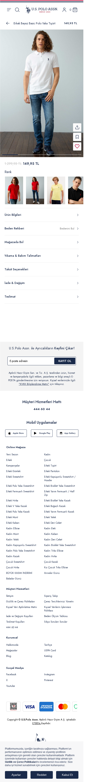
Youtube (10, 683)
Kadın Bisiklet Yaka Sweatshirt (60, 543)
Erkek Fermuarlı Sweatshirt (20, 489)
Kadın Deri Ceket (53, 537)
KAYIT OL (64, 358)
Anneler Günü (52, 570)
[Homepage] (42, 10)
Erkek (9, 457)
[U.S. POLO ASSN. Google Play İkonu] (42, 430)
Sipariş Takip (51, 593)
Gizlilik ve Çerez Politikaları (20, 599)
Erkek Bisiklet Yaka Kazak (57, 498)
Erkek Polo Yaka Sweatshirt (20, 483)
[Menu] (9, 10)
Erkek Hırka (12, 498)
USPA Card (50, 648)
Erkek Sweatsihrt (14, 474)
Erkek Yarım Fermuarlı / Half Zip (59, 490)
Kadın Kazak (12, 554)
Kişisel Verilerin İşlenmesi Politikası (57, 606)
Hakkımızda (12, 642)
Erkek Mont (12, 515)
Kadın (47, 452)
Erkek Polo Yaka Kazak (18, 509)
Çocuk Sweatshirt (15, 559)
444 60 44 (41, 406)
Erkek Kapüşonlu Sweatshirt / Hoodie (60, 476)
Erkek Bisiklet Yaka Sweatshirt (59, 483)
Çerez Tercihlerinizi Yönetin (59, 599)
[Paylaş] (77, 125)
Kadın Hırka (50, 554)
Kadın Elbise (13, 526)
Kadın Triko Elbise (53, 548)
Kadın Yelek (12, 537)
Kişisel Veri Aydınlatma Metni (21, 604)
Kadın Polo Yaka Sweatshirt (20, 548)
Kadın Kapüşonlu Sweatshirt (21, 543)
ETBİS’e (36, 721)
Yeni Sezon (12, 452)
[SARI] (56, 188)
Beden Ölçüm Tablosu (56, 614)
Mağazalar (11, 648)
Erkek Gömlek (13, 469)
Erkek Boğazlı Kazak (54, 504)
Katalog (48, 653)
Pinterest (48, 677)
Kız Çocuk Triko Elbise (56, 565)
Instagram (49, 672)
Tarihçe (48, 642)
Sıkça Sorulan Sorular (55, 619)
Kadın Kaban (51, 531)
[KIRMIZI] (14, 188)
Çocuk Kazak (51, 559)
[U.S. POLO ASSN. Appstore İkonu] (16, 430)
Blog (8, 653)
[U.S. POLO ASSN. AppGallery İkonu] (67, 430)
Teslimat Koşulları (15, 619)
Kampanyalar (13, 463)
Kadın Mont (12, 531)
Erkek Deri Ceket (52, 520)
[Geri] (8, 23)
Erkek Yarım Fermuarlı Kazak (59, 509)
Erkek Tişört (50, 463)
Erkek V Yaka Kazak (16, 504)
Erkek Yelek (50, 515)
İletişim (9, 593)
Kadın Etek (49, 526)
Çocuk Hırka (12, 565)
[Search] (17, 10)
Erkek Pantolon (52, 469)
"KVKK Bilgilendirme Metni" (34, 381)
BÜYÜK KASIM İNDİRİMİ (19, 570)
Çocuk (47, 457)
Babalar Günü (13, 576)
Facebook (11, 672)
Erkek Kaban (12, 520)
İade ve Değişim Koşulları (19, 614)
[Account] (64, 10)
